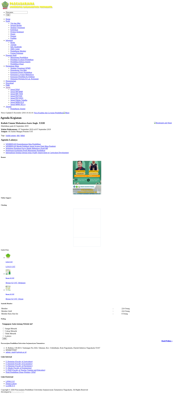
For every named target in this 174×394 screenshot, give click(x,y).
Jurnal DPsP (15, 90)
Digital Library (11, 384)
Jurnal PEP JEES (16, 98)
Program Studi (11, 55)
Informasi (9, 40)
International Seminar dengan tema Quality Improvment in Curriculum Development (37, 153)
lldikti (22, 136)
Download (10, 83)
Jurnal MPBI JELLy (18, 104)
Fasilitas (13, 38)
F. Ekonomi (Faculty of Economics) (19, 364)
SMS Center (15, 49)
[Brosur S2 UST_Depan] (8, 290)
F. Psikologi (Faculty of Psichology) (19, 366)
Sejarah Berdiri (16, 25)
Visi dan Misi (15, 23)
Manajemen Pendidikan (19, 57)
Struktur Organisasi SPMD (20, 68)
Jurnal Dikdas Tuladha (18, 100)
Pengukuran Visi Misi (18, 70)
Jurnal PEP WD (16, 96)
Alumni (8, 107)
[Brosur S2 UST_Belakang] (8, 274)
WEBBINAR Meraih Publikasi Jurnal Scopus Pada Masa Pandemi (31, 146)
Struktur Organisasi (17, 28)
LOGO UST (9, 262)
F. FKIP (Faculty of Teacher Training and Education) (25, 370)
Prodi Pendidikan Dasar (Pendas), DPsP (21, 372)
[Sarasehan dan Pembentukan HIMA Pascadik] (87, 177)
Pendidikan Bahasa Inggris (20, 62)
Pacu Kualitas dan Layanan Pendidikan (48, 113)
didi (18, 136)
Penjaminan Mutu (12, 66)
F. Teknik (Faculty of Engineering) (19, 368)
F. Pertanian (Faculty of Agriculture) (19, 362)
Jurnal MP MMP (16, 92)
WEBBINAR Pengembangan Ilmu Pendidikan (23, 144)
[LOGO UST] (8, 258)
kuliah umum (11, 136)
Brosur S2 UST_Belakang (15, 283)
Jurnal (8, 87)
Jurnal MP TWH (16, 94)
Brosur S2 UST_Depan (14, 299)
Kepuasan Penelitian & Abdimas (22, 77)
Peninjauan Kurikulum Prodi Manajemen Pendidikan (25, 150)
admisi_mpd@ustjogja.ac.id (16, 352)
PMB (8, 85)
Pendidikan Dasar (17, 64)
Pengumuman (11, 81)
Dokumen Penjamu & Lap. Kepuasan (24, 79)
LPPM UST (10, 381)
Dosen (12, 34)
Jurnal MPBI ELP (17, 102)
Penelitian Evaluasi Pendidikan (21, 60)
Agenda (13, 45)
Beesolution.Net (18, 392)
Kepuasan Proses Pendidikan (21, 72)
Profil (8, 21)
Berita (12, 43)
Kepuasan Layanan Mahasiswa (22, 75)
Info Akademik (16, 47)
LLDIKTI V (10, 386)
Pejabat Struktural (17, 32)
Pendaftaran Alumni (17, 109)
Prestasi (13, 36)
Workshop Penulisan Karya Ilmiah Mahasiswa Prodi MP (27, 148)
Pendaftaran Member (18, 51)
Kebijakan (14, 30)
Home (8, 19)
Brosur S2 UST (10, 278)
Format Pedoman (16, 53)
